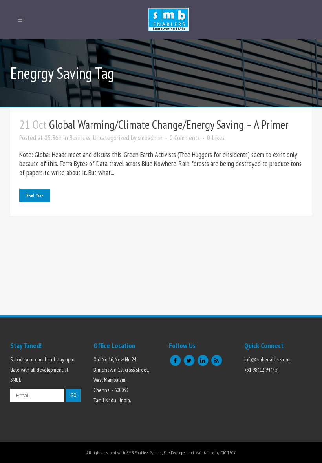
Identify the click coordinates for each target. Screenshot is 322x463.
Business (80, 137)
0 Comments (185, 137)
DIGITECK (228, 453)
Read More (34, 195)
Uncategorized (111, 137)
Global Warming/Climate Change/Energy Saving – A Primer (169, 124)
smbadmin (150, 137)
